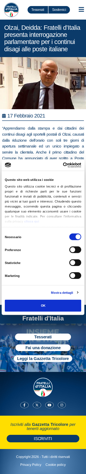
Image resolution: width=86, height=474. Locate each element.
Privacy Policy (30, 464)
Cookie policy (56, 464)
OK (43, 305)
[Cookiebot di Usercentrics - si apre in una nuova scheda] (63, 165)
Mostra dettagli (62, 292)
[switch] (75, 249)
